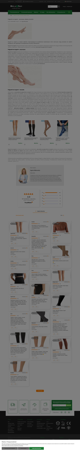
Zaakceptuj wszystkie (36, 448)
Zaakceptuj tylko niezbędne (10, 448)
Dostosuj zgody (23, 448)
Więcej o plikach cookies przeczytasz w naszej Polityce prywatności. (12, 445)
